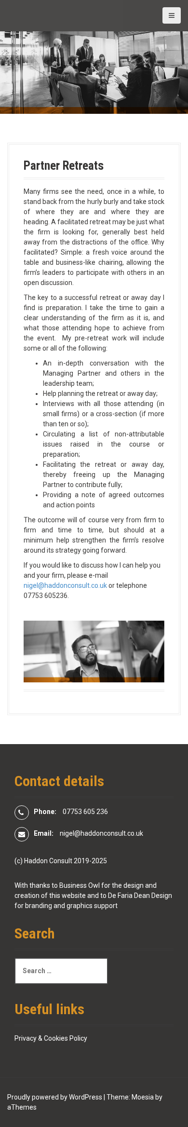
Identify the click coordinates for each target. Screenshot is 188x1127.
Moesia (143, 1097)
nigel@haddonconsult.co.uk (65, 585)
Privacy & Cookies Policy (50, 1038)
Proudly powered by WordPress (54, 1097)
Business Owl (79, 885)
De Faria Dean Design (140, 895)
